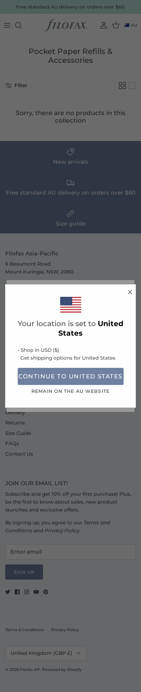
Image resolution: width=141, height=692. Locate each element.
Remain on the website (70, 391)
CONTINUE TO (70, 376)
